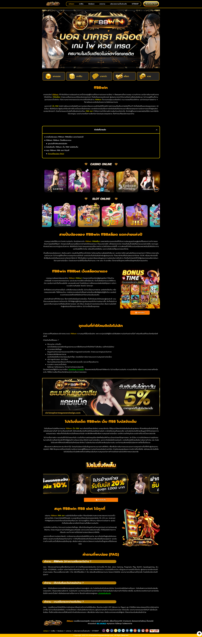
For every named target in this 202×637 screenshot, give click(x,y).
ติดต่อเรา (91, 4)
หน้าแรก (71, 4)
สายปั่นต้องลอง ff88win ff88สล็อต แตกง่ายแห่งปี (64, 137)
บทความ (102, 4)
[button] (156, 130)
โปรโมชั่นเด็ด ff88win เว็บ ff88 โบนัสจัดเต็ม (62, 147)
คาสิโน (81, 4)
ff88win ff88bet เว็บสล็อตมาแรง (58, 140)
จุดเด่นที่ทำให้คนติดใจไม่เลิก (57, 143)
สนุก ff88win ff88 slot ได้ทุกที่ (57, 150)
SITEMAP (135, 4)
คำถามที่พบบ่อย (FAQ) (56, 153)
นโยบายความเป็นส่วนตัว (118, 4)
